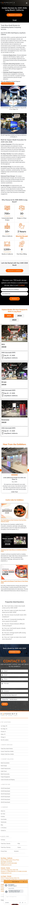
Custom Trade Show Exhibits (7, 751)
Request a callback (14, 271)
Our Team (3, 813)
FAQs (19, 843)
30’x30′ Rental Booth (5, 802)
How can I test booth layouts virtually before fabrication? (13, 629)
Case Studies (4, 819)
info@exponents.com (6, 865)
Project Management (5, 776)
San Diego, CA (4, 728)
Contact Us (3, 830)
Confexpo (3, 839)
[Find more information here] (16, 892)
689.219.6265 (23, 871)
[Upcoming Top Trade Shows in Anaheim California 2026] (14, 540)
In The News (3, 827)
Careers (19, 847)
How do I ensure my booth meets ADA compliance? (14, 616)
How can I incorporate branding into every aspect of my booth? (13, 620)
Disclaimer (16, 851)
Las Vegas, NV (4, 726)
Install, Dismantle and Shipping (8, 779)
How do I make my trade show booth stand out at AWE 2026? (13, 611)
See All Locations (5, 740)
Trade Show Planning (5, 847)
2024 (19, 316)
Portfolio (3, 816)
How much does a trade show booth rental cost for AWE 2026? (13, 607)
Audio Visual (3, 771)
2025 (9, 316)
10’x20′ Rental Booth (5, 788)
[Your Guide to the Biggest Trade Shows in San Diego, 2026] (14, 572)
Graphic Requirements (5, 768)
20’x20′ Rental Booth (5, 794)
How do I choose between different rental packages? (13, 624)
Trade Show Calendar (5, 843)
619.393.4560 (13, 863)
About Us (3, 811)
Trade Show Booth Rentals (7, 748)
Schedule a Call (14, 652)
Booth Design (4, 765)
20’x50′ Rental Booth (5, 799)
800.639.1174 (4, 863)
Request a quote (14, 15)
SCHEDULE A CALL (7, 83)
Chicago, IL (3, 737)
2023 (14, 320)
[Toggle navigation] (26, 3)
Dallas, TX (3, 734)
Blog (2, 825)
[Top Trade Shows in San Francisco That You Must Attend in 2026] (14, 510)
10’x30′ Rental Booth (5, 791)
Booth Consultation (5, 763)
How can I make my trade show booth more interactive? (14, 638)
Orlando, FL (3, 731)
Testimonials (3, 822)
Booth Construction (5, 774)
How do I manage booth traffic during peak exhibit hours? (14, 633)
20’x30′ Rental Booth (5, 796)
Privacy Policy (4, 851)
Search (15, 298)
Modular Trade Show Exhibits (7, 754)
